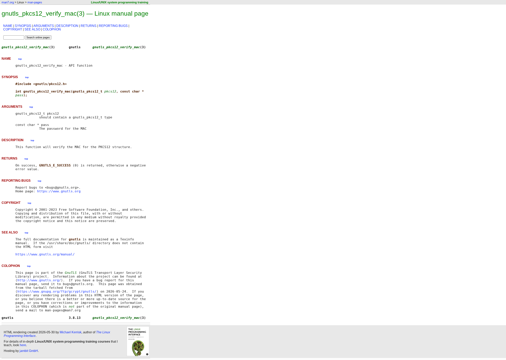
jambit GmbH (29, 350)
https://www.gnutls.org (59, 191)
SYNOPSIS (23, 25)
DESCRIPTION (67, 25)
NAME (7, 25)
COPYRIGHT (12, 29)
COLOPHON (52, 29)
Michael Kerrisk (70, 332)
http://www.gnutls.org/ (39, 280)
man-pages (34, 2)
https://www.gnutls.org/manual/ (45, 254)
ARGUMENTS (43, 25)
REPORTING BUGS (113, 25)
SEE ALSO (32, 29)
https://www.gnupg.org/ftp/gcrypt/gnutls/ (56, 291)
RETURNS (88, 25)
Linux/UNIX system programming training (119, 2)
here (23, 345)
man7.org (8, 2)
